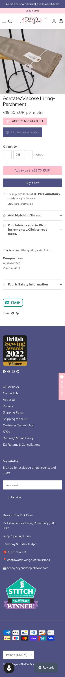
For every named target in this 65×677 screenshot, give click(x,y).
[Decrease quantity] (7, 158)
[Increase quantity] (28, 158)
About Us (9, 403)
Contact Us (10, 396)
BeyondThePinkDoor (23, 667)
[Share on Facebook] (12, 316)
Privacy (8, 409)
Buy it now (33, 186)
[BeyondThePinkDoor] (32, 24)
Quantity (10, 150)
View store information (20, 207)
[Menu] (4, 24)
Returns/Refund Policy (18, 441)
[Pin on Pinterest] (17, 316)
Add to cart (33, 174)
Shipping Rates (13, 416)
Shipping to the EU (16, 422)
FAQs (6, 435)
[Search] (12, 24)
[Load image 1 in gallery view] (32, 64)
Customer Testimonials (18, 429)
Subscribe (14, 500)
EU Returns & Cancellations (21, 448)
